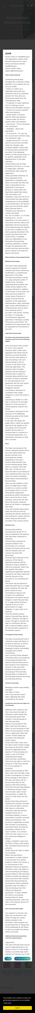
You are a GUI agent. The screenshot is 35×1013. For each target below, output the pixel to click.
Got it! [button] (17, 1008)
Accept (8, 958)
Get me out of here (22, 958)
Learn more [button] (7, 1003)
